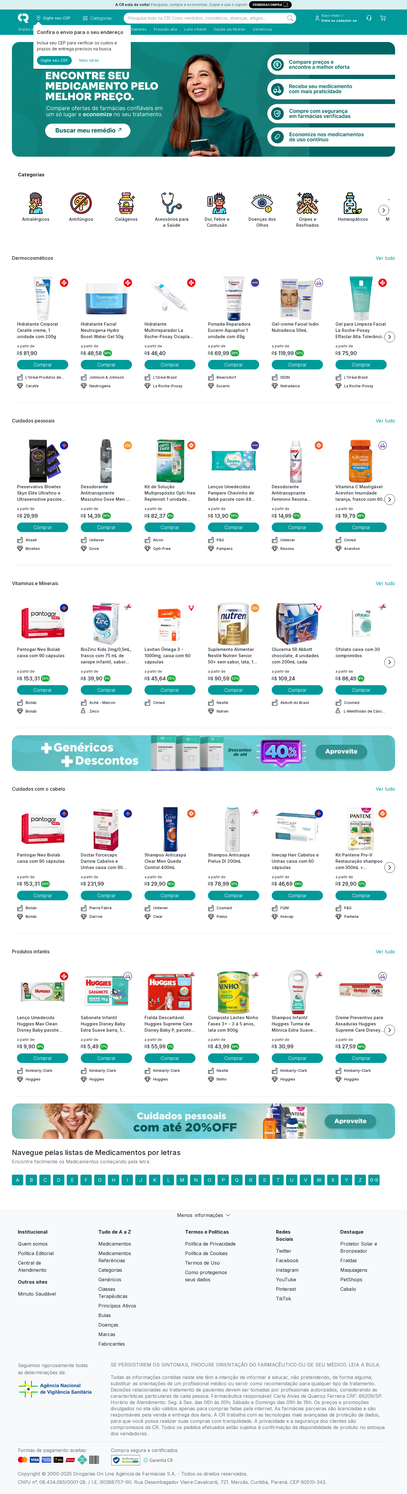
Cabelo (348, 1289)
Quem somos (33, 1244)
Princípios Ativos (117, 1306)
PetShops (351, 1279)
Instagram (287, 1270)
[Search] (290, 18)
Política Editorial (36, 1253)
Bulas (104, 1315)
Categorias (110, 1270)
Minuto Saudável (37, 1294)
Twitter (283, 1251)
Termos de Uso (202, 1263)
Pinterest (286, 1289)
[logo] (23, 18)
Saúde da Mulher (230, 29)
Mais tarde (89, 60)
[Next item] (383, 210)
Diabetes (138, 29)
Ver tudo (385, 258)
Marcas (106, 1334)
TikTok (283, 1299)
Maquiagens (353, 1270)
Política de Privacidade (210, 1244)
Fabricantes (111, 1344)
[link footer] (126, 1460)
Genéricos (262, 29)
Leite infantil (195, 29)
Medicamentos (114, 1244)
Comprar (42, 365)
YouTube (286, 1279)
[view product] (42, 298)
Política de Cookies (206, 1253)
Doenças (108, 1325)
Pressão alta (165, 29)
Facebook (287, 1260)
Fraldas (348, 1260)
